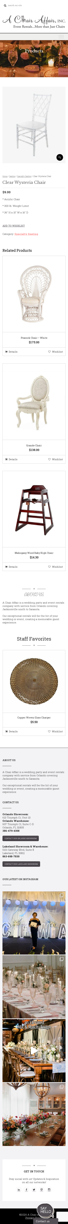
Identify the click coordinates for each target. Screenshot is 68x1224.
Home (4, 176)
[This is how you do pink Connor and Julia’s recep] (34, 986)
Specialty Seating (24, 176)
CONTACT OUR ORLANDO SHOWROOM (21, 838)
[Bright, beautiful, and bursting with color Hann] (34, 1114)
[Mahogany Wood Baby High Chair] (30, 509)
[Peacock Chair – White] (30, 294)
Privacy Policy (34, 1217)
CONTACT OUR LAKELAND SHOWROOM (21, 864)
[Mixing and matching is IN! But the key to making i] (34, 1050)
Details (13, 351)
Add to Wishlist (13, 225)
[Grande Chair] (30, 401)
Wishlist (57, 351)
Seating (12, 176)
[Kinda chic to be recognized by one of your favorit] (34, 923)
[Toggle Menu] (61, 36)
